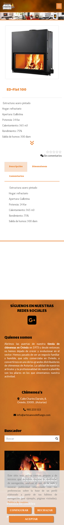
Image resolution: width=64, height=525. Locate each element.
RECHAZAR (45, 510)
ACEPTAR (31, 519)
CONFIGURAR (19, 510)
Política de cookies (18, 502)
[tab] (15, 167)
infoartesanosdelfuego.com (33, 414)
